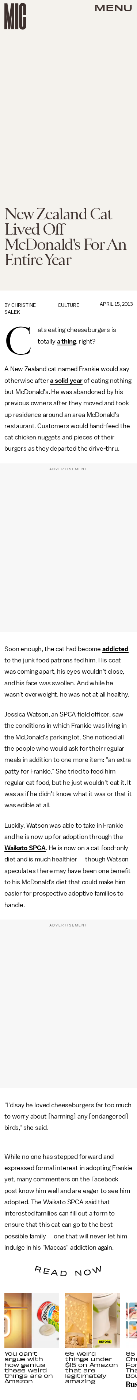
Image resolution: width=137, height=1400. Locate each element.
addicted (115, 649)
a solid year (66, 380)
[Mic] (15, 16)
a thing (66, 341)
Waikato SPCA (25, 848)
